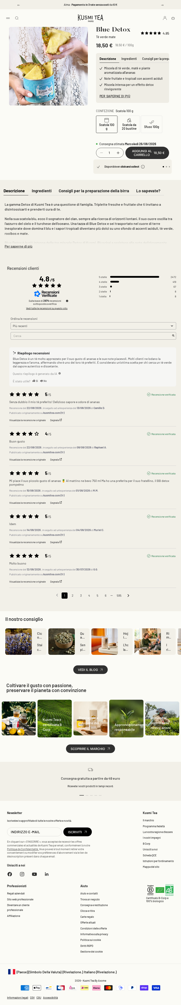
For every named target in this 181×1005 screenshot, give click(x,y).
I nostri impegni (152, 837)
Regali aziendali (16, 893)
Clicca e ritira (87, 910)
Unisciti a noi (150, 849)
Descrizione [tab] (108, 59)
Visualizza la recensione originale (27, 420)
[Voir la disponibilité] (143, 166)
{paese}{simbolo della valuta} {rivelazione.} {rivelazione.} (62, 972)
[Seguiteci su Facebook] (9, 874)
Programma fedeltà (154, 826)
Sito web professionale (20, 899)
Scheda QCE (149, 855)
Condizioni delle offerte (93, 928)
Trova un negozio (90, 899)
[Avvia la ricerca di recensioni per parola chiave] (173, 336)
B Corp (146, 843)
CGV (32, 997)
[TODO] (59, 373)
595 (119, 595)
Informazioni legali (17, 997)
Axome (102, 980)
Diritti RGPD (86, 945)
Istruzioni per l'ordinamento (158, 860)
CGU (38, 997)
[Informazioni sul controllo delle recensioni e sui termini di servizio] (67, 301)
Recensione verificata (163, 394)
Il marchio (148, 820)
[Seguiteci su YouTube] (34, 874)
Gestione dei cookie (91, 951)
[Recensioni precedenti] (57, 595)
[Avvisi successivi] (128, 596)
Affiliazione (13, 915)
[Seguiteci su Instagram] (22, 874)
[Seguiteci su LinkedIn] (46, 874)
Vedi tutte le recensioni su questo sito (47, 308)
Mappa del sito (151, 866)
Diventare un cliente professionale (18, 907)
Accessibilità (50, 997)
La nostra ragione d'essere (158, 831)
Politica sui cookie (90, 939)
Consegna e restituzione (94, 905)
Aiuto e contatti (89, 893)
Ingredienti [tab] (129, 59)
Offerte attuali (88, 922)
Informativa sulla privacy (94, 934)
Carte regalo (87, 916)
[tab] (14, 191)
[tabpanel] (90, 224)
